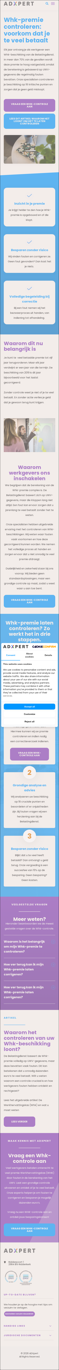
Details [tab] (48, 655)
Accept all (29, 706)
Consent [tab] (10, 655)
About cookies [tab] (29, 655)
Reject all (29, 721)
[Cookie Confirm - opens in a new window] (44, 646)
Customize (29, 714)
